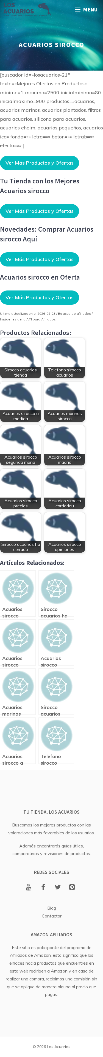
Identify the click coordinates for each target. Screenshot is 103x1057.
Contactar (52, 916)
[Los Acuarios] (27, 9)
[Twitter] (58, 887)
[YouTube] (29, 887)
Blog (51, 908)
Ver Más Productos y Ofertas (39, 163)
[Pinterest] (72, 887)
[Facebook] (43, 887)
